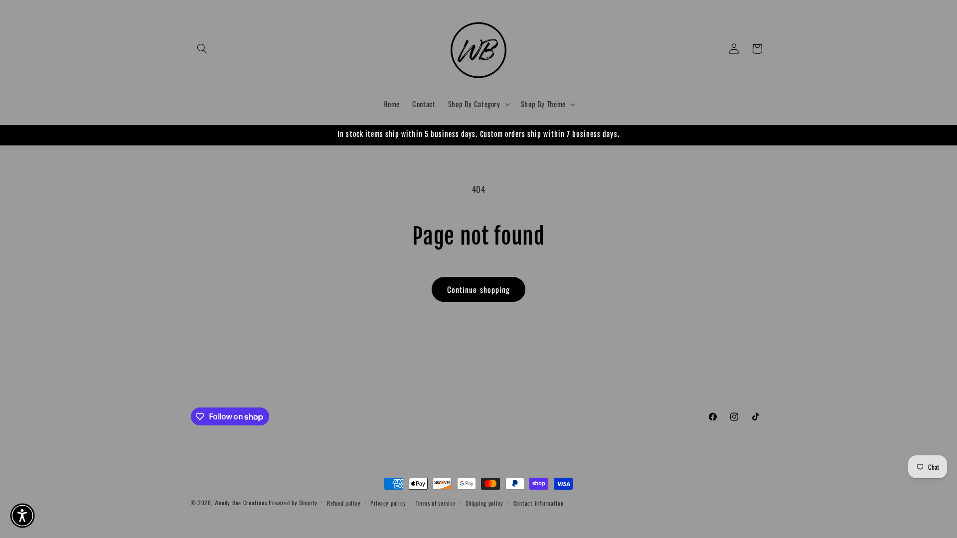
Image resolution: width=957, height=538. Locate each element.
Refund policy (344, 503)
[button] (202, 48)
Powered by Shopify (293, 502)
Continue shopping (478, 289)
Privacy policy (388, 503)
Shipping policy (484, 503)
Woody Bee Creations (240, 502)
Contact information (538, 503)
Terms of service (436, 503)
